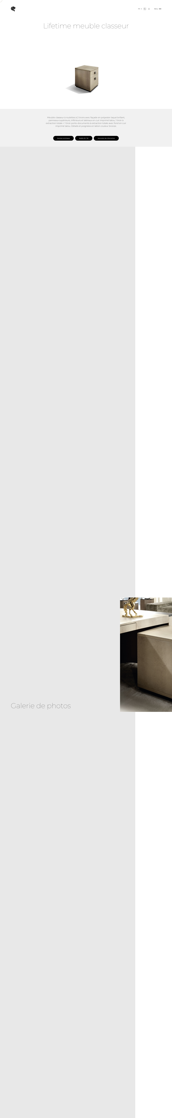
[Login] (149, 9)
